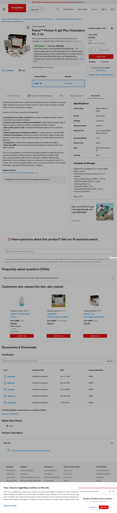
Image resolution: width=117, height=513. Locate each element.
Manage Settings (10, 506)
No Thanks (92, 507)
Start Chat (104, 507)
